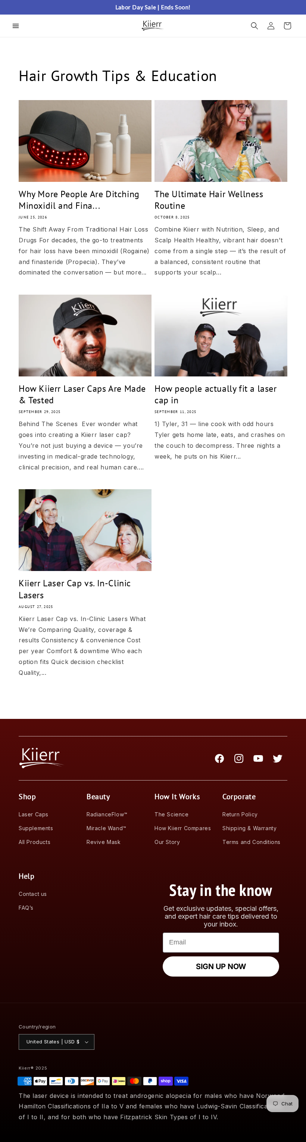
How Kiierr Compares (182, 828)
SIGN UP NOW (221, 966)
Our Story (167, 842)
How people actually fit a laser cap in (215, 394)
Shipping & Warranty (249, 828)
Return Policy (240, 814)
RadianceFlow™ (107, 814)
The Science (171, 814)
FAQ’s (26, 907)
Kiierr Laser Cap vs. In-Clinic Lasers (75, 589)
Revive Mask (104, 842)
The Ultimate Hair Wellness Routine (208, 199)
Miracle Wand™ (107, 828)
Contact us (33, 894)
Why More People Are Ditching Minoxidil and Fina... (79, 199)
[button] (15, 26)
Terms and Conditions (251, 842)
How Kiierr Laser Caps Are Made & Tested (82, 394)
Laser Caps (34, 814)
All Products (34, 842)
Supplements (36, 828)
